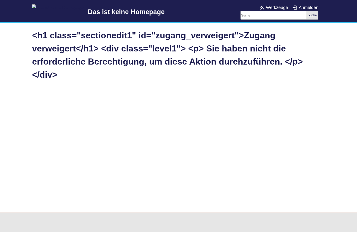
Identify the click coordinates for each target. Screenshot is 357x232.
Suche (312, 15)
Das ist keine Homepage (126, 12)
